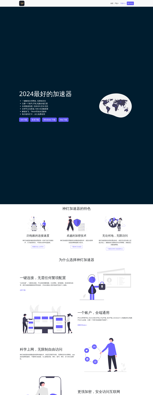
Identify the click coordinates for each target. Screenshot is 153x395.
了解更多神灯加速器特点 (115, 249)
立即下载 (23, 290)
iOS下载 (24, 119)
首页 (111, 3)
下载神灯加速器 (76, 247)
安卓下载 (35, 119)
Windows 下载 (49, 119)
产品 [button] (116, 3)
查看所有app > (82, 325)
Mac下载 (63, 119)
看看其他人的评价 (38, 247)
